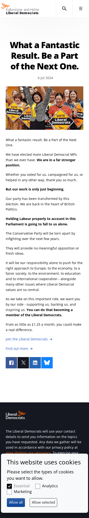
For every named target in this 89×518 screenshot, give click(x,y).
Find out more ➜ (19, 348)
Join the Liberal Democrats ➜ (29, 339)
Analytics (50, 486)
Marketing (23, 491)
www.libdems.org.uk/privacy (28, 453)
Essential (22, 486)
